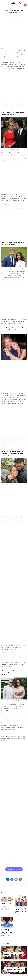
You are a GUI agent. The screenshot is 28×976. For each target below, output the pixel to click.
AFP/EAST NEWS (16, 736)
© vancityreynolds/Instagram (14, 484)
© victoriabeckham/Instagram (14, 361)
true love (23, 102)
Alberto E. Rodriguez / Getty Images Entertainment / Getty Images (13, 738)
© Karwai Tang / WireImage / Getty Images (14, 268)
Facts (15, 864)
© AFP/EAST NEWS (14, 149)
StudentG (14, 3)
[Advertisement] (14, 32)
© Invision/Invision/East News (14, 701)
